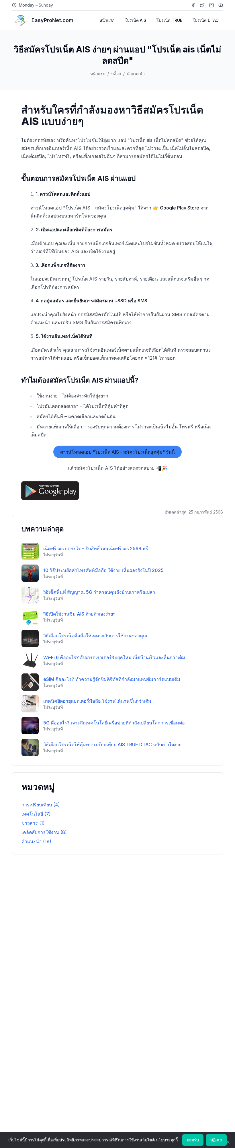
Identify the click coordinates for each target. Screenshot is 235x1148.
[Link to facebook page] (193, 5)
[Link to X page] (202, 5)
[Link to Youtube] (220, 5)
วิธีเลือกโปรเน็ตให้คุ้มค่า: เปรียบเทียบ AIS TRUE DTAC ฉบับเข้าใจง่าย (112, 744)
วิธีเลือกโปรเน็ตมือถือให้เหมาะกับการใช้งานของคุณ (95, 635)
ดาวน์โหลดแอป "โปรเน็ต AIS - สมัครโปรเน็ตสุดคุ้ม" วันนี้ (117, 452)
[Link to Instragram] (211, 5)
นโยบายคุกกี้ (167, 1139)
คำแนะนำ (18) (36, 841)
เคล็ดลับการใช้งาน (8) (44, 832)
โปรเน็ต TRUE (169, 20)
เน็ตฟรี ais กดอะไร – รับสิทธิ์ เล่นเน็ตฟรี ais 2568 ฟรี (95, 548)
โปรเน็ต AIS (135, 20)
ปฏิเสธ (216, 1139)
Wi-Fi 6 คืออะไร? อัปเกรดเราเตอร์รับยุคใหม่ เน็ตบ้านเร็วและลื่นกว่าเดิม (114, 657)
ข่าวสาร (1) (33, 823)
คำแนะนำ (136, 73)
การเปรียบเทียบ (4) (40, 805)
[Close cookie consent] (228, 1142)
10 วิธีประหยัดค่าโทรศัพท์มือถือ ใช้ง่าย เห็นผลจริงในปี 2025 (103, 570)
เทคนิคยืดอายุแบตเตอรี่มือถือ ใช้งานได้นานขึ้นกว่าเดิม (97, 701)
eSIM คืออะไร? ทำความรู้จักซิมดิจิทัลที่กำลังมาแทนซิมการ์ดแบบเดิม (111, 679)
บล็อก (116, 73)
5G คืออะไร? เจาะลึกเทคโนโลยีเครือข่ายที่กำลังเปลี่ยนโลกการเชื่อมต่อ (114, 723)
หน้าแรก (106, 20)
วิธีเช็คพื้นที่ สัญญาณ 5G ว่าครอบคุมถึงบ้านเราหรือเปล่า (99, 592)
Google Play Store (179, 208)
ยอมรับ (193, 1139)
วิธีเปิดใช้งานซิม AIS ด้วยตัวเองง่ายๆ (79, 614)
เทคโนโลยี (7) (36, 814)
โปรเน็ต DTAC (205, 20)
